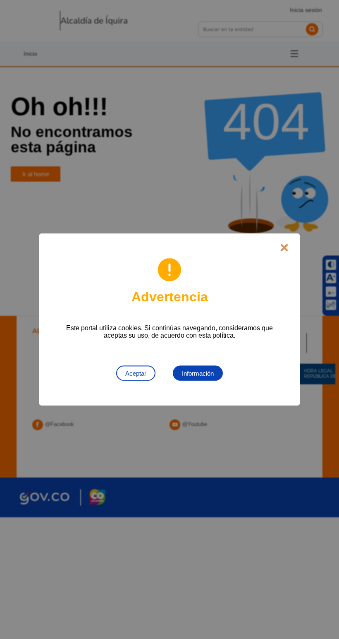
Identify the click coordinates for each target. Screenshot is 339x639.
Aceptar (135, 373)
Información (198, 373)
